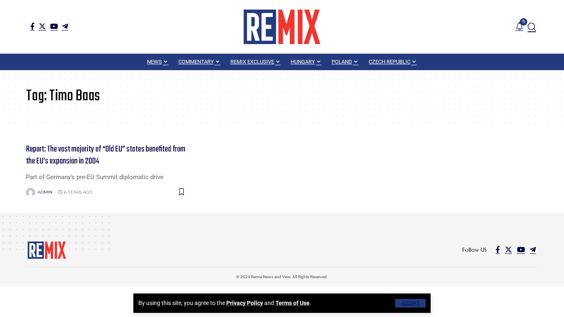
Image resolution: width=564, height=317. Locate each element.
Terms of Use (292, 303)
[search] (532, 27)
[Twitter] (42, 26)
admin (45, 192)
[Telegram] (65, 26)
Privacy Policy (244, 303)
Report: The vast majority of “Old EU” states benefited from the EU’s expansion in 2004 (105, 155)
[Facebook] (32, 26)
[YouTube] (54, 26)
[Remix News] (282, 26)
